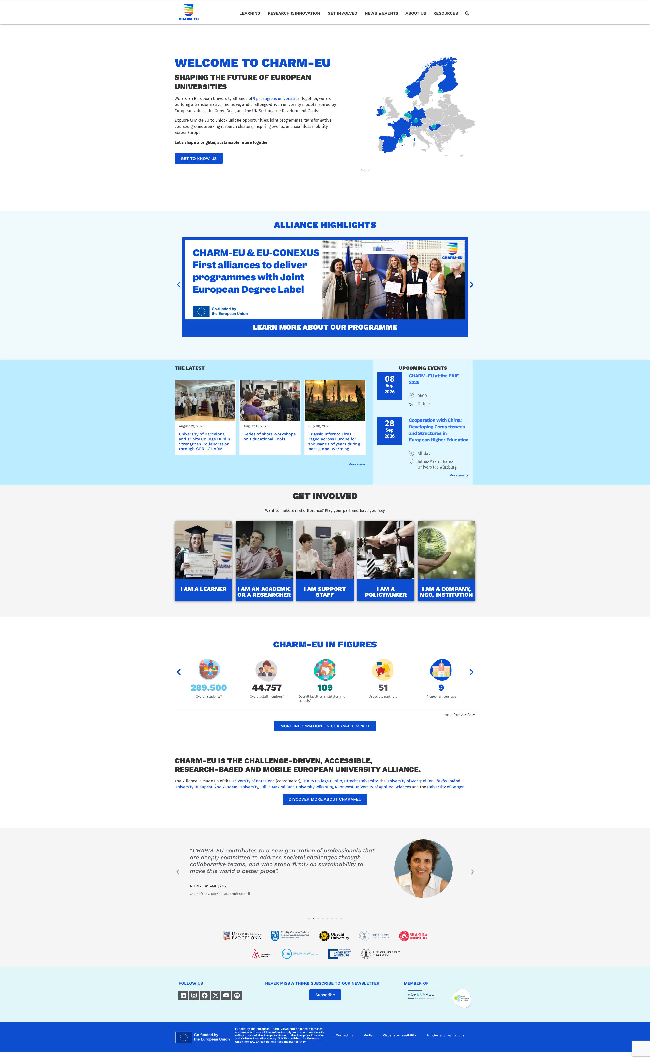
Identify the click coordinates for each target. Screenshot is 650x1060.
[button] (179, 284)
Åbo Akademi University (236, 787)
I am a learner (204, 589)
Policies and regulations (445, 1035)
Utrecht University (361, 780)
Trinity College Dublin (322, 780)
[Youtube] (226, 995)
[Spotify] (237, 995)
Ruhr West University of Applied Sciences (373, 787)
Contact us (344, 1035)
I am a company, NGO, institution (446, 592)
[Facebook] (204, 995)
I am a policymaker (386, 592)
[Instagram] (194, 995)
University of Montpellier (409, 780)
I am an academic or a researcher (264, 592)
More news (357, 464)
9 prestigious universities (276, 98)
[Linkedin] (183, 995)
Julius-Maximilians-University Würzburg (296, 787)
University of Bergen (445, 787)
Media (368, 1035)
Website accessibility (399, 1035)
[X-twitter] (215, 995)
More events (459, 475)
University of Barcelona (253, 780)
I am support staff (325, 592)
